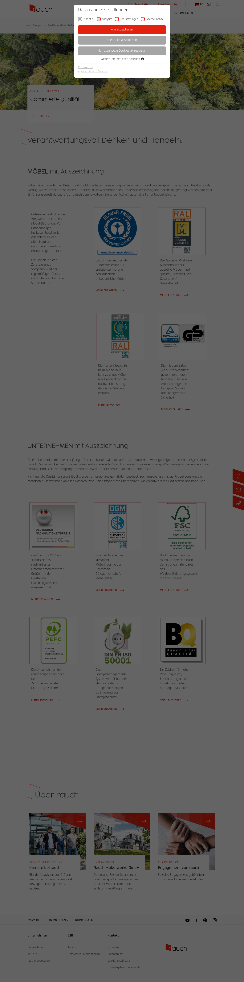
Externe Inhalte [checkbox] (155, 19)
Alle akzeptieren (122, 29)
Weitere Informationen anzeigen (121, 59)
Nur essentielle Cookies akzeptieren (122, 50)
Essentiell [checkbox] (88, 19)
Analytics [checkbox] (107, 19)
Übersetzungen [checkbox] (129, 19)
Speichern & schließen (122, 40)
